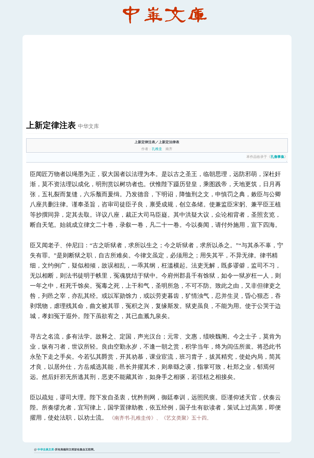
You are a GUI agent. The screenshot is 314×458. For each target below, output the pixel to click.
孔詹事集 (277, 157)
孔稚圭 (157, 149)
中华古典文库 (45, 449)
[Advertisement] (164, 80)
